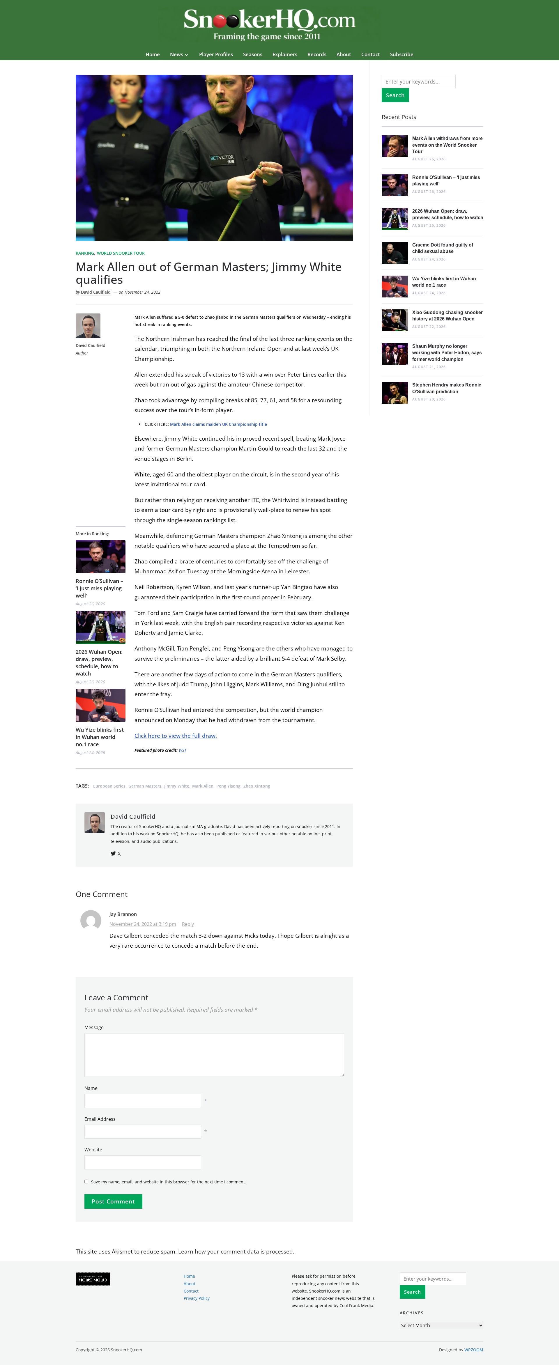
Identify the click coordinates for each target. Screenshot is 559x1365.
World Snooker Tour (121, 253)
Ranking (85, 253)
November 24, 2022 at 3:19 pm (142, 924)
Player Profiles (216, 54)
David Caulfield (96, 292)
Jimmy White (176, 786)
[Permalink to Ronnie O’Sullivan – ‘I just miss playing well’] (100, 556)
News (176, 54)
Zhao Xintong (256, 786)
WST (182, 750)
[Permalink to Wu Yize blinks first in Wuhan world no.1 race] (100, 705)
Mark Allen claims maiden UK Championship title (218, 424)
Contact (370, 54)
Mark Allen (202, 786)
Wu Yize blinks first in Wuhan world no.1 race (100, 737)
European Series (109, 786)
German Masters (144, 786)
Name (91, 1088)
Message (94, 1027)
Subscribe (401, 54)
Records (316, 54)
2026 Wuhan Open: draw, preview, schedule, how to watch (99, 662)
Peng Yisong (228, 786)
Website (93, 1149)
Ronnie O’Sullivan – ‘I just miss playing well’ (99, 588)
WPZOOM (473, 1349)
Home (153, 54)
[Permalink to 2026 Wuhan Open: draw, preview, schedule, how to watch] (100, 627)
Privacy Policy (197, 1298)
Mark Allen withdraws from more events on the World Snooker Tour (447, 145)
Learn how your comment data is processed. (236, 1251)
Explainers (285, 54)
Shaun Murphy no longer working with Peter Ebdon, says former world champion (447, 353)
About (344, 54)
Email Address (100, 1119)
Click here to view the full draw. (176, 736)
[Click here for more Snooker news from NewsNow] (93, 1279)
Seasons (252, 54)
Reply (188, 924)
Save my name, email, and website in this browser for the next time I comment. (168, 1182)
